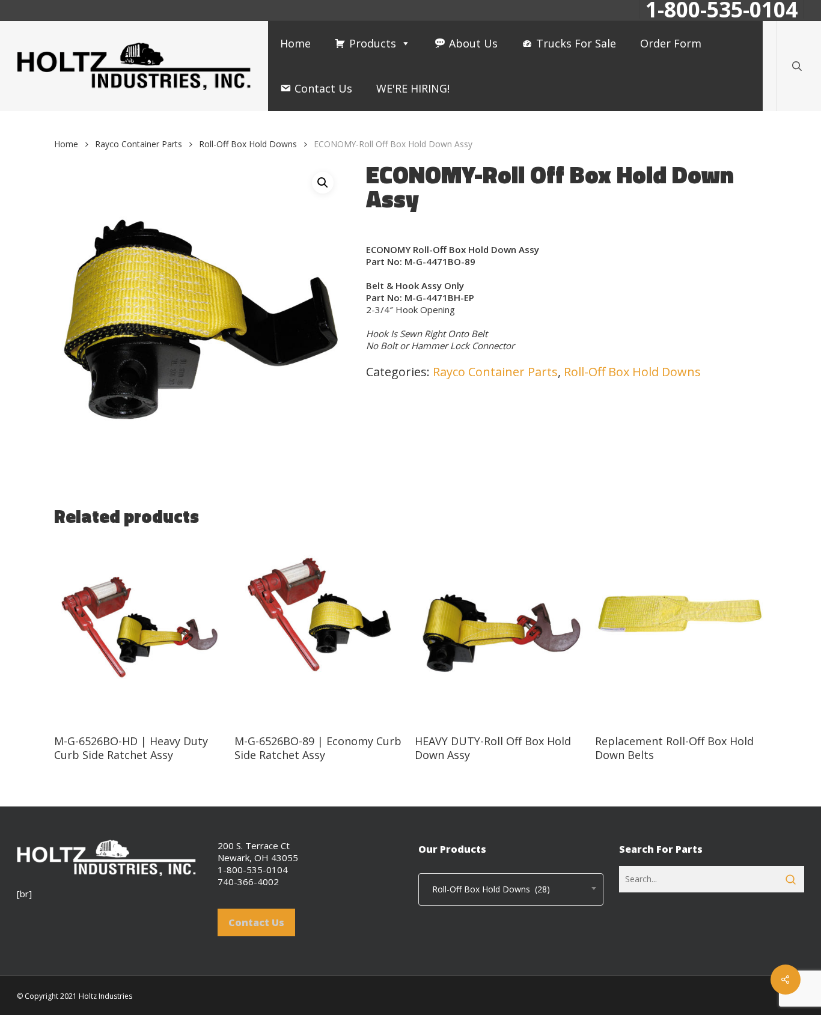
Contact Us (323, 88)
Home (295, 43)
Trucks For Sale (576, 43)
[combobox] (510, 889)
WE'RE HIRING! (413, 88)
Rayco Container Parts (138, 144)
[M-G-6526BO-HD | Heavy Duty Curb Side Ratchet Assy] (139, 631)
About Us (473, 43)
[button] (323, 183)
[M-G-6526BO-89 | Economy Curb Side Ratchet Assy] (320, 631)
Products (372, 43)
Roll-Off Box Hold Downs (248, 144)
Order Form (670, 43)
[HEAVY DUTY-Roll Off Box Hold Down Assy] (500, 631)
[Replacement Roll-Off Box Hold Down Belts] (680, 631)
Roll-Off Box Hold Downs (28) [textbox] (487, 889)
